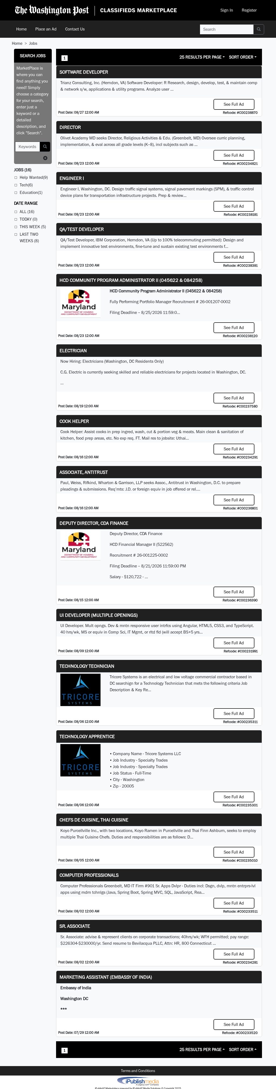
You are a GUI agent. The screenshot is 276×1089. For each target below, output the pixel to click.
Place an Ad (46, 29)
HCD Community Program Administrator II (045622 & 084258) (131, 280)
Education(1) (31, 192)
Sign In (226, 10)
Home (21, 29)
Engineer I (72, 178)
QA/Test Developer (82, 229)
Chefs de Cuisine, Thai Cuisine (94, 820)
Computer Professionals (89, 875)
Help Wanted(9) (34, 177)
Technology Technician (87, 666)
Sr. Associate (75, 926)
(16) (22, 169)
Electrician (73, 350)
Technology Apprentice (87, 736)
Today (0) (28, 219)
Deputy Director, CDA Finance (94, 523)
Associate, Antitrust (84, 472)
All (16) (27, 211)
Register (249, 10)
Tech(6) (26, 184)
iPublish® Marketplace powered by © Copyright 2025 (138, 1081)
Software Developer (84, 72)
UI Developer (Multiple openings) (99, 615)
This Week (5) (33, 226)
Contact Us (75, 29)
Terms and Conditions (138, 1071)
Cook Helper (74, 421)
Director (70, 127)
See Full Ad (234, 104)
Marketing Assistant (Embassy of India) (106, 977)
